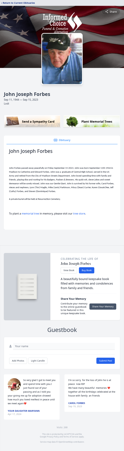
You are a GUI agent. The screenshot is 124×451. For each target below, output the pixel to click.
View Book (68, 270)
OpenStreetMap (65, 441)
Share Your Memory (103, 306)
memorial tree (30, 213)
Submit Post (105, 360)
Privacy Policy (53, 436)
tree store (79, 213)
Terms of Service (70, 436)
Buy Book (87, 270)
